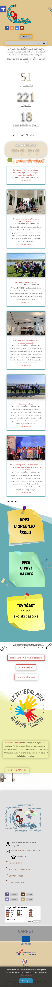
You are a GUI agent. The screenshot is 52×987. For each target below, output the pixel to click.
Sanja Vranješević (22, 177)
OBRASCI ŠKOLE (16, 876)
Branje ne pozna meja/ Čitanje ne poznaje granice (26, 220)
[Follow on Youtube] (22, 28)
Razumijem (26, 981)
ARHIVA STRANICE (26, 134)
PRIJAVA (26, 36)
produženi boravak (26, 677)
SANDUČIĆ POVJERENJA (20, 869)
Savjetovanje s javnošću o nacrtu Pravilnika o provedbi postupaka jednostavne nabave (26, 172)
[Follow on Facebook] (7, 28)
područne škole (26, 667)
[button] (3, 9)
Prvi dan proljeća (26, 403)
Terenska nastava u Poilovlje (26, 282)
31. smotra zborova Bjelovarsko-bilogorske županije (26, 341)
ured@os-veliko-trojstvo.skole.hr (25, 850)
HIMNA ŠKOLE (15, 863)
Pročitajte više (26, 181)
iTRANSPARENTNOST (18, 882)
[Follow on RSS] (12, 28)
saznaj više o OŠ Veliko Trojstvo (26, 657)
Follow (13, 894)
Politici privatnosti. (26, 975)
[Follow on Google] (17, 28)
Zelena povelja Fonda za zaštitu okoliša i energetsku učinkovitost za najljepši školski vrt (26, 467)
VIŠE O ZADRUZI (17, 770)
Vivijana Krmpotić (22, 223)
